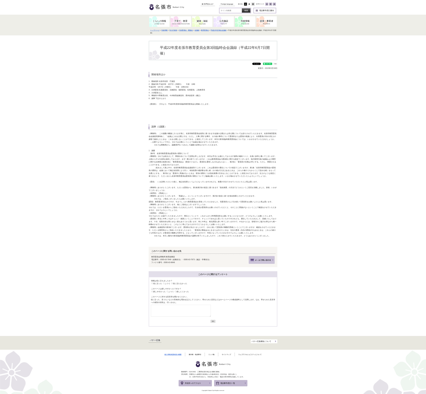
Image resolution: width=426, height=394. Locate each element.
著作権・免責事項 (195, 354)
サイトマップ (226, 354)
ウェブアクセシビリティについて (250, 354)
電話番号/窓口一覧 (227, 383)
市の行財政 (173, 30)
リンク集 (211, 354)
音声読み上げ (208, 4)
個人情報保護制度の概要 (172, 354)
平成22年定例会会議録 (218, 30)
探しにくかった (183, 292)
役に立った (157, 283)
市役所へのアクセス (193, 383)
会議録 (197, 30)
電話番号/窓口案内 (266, 10)
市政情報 (164, 30)
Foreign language (227, 4)
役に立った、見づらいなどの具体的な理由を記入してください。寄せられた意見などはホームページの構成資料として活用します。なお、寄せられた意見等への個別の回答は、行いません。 (213, 301)
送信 (213, 321)
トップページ (155, 30)
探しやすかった (159, 292)
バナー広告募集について (261, 341)
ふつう (167, 283)
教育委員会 (205, 30)
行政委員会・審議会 (186, 30)
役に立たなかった (180, 283)
